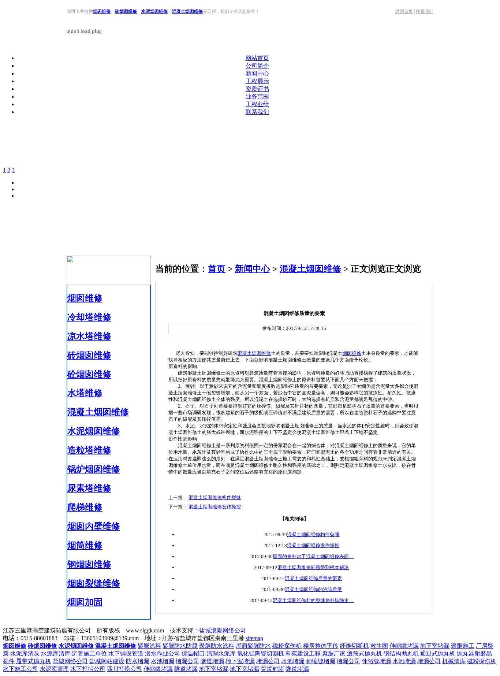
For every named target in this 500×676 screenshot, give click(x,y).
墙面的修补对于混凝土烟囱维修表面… (313, 556)
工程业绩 (257, 104)
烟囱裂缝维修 (93, 583)
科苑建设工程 (303, 653)
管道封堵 (272, 669)
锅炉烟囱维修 (93, 469)
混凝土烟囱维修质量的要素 (313, 578)
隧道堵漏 (212, 661)
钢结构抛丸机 (401, 653)
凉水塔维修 (89, 336)
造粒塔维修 (89, 450)
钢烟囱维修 (89, 564)
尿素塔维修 (89, 488)
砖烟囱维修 (126, 11)
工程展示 (257, 81)
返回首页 (404, 11)
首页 (216, 269)
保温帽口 (193, 653)
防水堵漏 (137, 661)
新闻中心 (257, 73)
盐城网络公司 (70, 661)
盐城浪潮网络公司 (222, 630)
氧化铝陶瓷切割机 (260, 653)
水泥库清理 (54, 669)
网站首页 (257, 58)
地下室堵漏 (434, 646)
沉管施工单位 (89, 653)
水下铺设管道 (125, 653)
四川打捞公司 (124, 669)
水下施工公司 (20, 669)
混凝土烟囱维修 (187, 11)
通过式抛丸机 (437, 653)
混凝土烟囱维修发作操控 (215, 506)
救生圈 (379, 646)
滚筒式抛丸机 (364, 653)
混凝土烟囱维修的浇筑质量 (313, 589)
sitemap (254, 638)
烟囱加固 (84, 602)
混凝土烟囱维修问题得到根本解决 (313, 567)
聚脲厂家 (334, 653)
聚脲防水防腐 (180, 646)
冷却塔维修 (89, 317)
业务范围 (257, 96)
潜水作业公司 (162, 653)
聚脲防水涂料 (216, 646)
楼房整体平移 (320, 646)
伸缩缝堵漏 (404, 646)
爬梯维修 (84, 507)
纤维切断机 (354, 646)
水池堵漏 (162, 661)
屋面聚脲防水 (253, 646)
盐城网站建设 (106, 661)
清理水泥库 (221, 653)
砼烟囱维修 (89, 374)
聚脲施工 (462, 646)
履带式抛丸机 (33, 661)
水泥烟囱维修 (154, 11)
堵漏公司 (187, 661)
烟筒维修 (84, 545)
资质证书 (257, 89)
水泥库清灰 (25, 653)
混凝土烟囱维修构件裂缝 (215, 497)
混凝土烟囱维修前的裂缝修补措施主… (313, 600)
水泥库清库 (55, 653)
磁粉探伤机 (287, 646)
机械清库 (454, 661)
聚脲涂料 (149, 646)
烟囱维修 (102, 11)
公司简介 (257, 66)
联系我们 (424, 11)
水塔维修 (84, 393)
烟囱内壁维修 (93, 526)
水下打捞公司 (87, 669)
